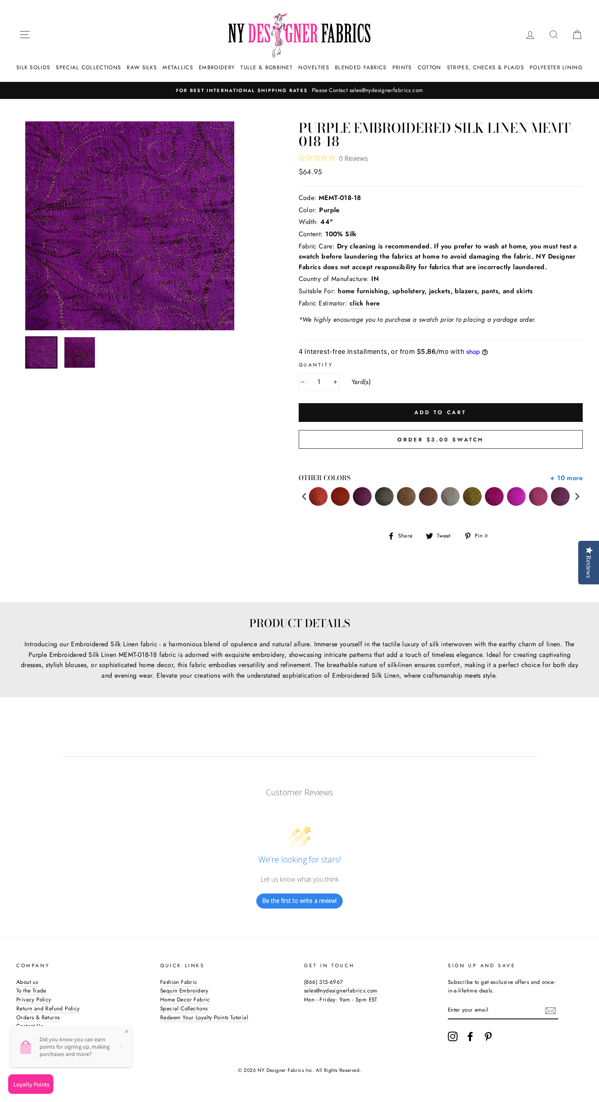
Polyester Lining (556, 67)
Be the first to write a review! (299, 900)
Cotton (429, 67)
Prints (402, 67)
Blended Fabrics (361, 67)
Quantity (316, 365)
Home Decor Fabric (185, 999)
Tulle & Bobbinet (266, 67)
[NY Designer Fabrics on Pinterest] (488, 1036)
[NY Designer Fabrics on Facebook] (470, 1036)
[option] (299, 90)
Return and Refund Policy (48, 1008)
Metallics (178, 67)
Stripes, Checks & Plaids (485, 67)
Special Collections (88, 67)
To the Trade (31, 990)
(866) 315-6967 (323, 982)
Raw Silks (142, 67)
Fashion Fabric (179, 982)
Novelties (313, 67)
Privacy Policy (33, 999)
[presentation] (304, 496)
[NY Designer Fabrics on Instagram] (453, 1036)
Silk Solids (33, 67)
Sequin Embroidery (184, 990)
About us (27, 982)
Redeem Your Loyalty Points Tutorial (204, 1017)
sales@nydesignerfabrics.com (341, 990)
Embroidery (217, 67)
